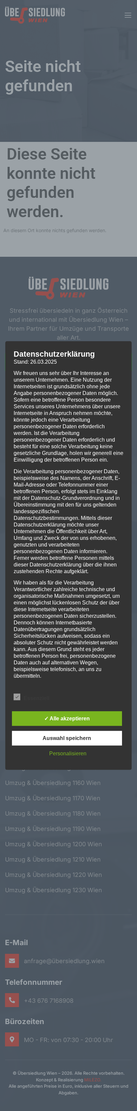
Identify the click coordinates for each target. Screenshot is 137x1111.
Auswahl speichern (67, 738)
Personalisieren (67, 753)
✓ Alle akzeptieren (67, 718)
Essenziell (36, 698)
